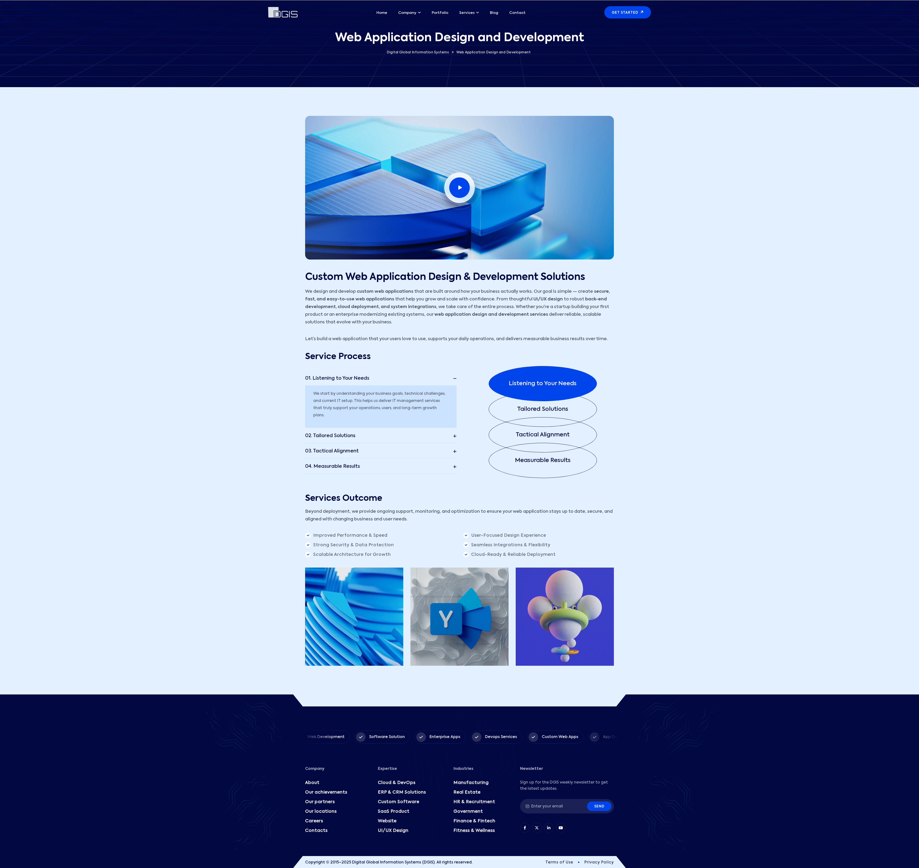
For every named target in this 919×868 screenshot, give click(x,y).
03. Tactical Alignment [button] (332, 451)
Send (599, 806)
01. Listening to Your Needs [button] (337, 378)
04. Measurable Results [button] (332, 466)
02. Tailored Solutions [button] (330, 436)
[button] (551, 383)
